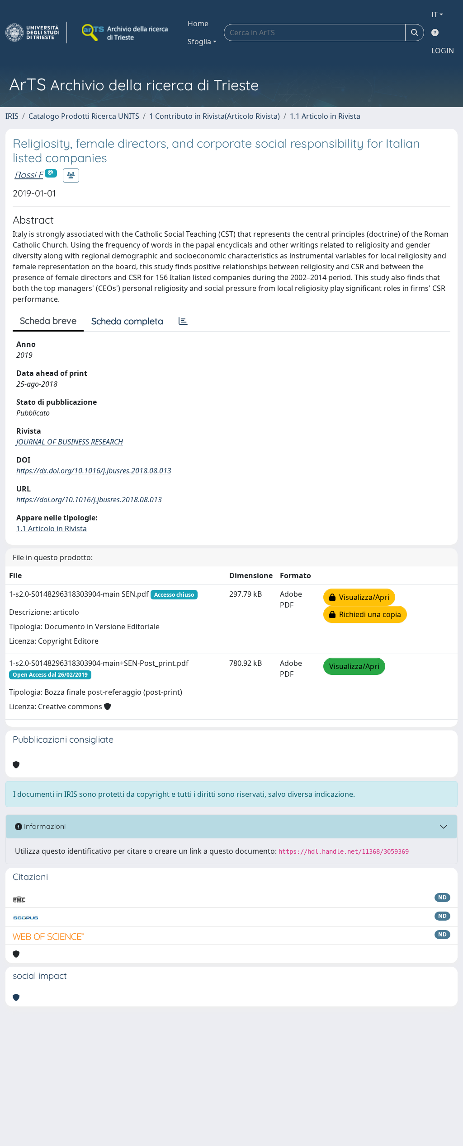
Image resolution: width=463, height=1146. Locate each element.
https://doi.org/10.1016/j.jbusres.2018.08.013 (89, 500)
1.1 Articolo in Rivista (325, 116)
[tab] (183, 321)
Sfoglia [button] (199, 42)
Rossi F (28, 174)
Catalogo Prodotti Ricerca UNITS (83, 116)
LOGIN (442, 51)
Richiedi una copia (368, 614)
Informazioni (44, 826)
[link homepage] (36, 32)
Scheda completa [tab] (127, 321)
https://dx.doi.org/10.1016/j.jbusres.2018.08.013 (93, 471)
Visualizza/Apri (362, 597)
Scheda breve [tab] (48, 320)
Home (198, 23)
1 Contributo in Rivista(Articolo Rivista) (214, 116)
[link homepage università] (125, 32)
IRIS (12, 116)
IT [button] (434, 14)
